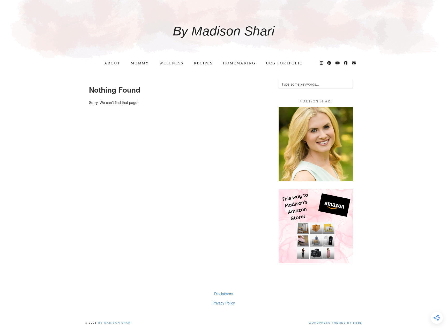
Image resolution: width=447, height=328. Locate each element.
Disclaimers (223, 293)
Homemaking (239, 63)
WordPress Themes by (335, 322)
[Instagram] (322, 63)
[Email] (354, 63)
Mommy (140, 63)
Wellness (171, 63)
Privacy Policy (223, 302)
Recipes (203, 63)
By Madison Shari (223, 31)
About (112, 63)
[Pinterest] (329, 63)
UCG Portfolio (284, 63)
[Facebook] (346, 63)
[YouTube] (337, 63)
